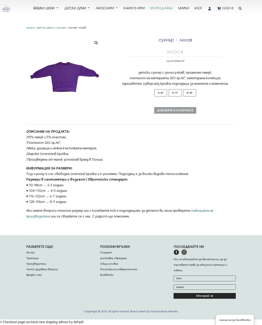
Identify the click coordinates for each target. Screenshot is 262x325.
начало (30, 27)
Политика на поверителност (118, 269)
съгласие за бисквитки (235, 320)
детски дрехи (75, 8)
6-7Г (175, 93)
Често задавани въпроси (42, 269)
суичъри (61, 27)
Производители (36, 263)
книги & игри (134, 8)
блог (198, 8)
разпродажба (161, 8)
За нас (30, 252)
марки (183, 8)
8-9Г (190, 93)
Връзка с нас (34, 275)
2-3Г (161, 93)
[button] (240, 8)
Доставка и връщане (113, 258)
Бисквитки (106, 275)
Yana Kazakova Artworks (164, 311)
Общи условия (109, 263)
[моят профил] (210, 8)
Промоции (32, 258)
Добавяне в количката (175, 110)
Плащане (106, 252)
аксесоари (105, 8)
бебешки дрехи (44, 8)
